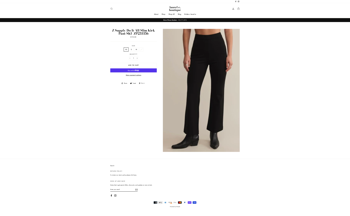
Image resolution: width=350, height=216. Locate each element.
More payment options (133, 75)
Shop (163, 14)
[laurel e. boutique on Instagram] (115, 195)
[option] (175, 20)
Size (133, 46)
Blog (179, 14)
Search (112, 166)
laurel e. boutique (175, 8)
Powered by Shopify (175, 206)
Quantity (133, 54)
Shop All (172, 14)
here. (135, 175)
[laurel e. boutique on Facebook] (111, 195)
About (156, 14)
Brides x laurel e (190, 14)
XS (126, 49)
